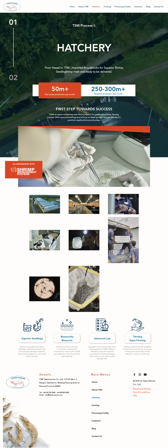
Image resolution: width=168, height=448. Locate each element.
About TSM (97, 390)
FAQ (135, 395)
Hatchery (96, 397)
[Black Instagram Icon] (139, 374)
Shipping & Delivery (142, 389)
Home (94, 382)
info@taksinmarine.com (54, 395)
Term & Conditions (141, 392)
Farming (95, 405)
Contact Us (97, 436)
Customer (96, 421)
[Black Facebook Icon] (134, 374)
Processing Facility (100, 413)
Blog (94, 428)
